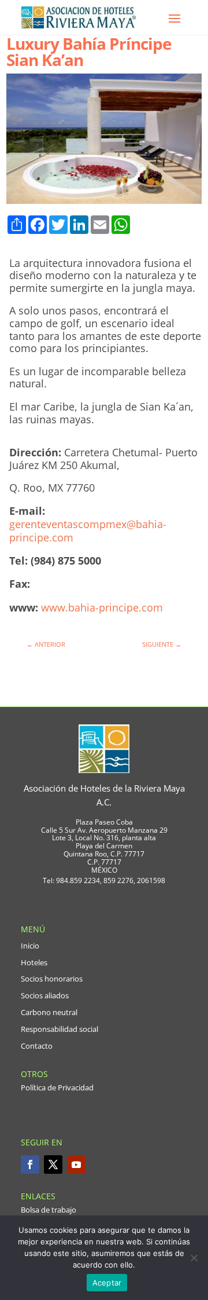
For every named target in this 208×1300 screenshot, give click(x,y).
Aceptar (107, 1282)
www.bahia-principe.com (102, 607)
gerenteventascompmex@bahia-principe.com (87, 530)
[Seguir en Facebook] (30, 1164)
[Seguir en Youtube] (76, 1164)
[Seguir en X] (53, 1164)
